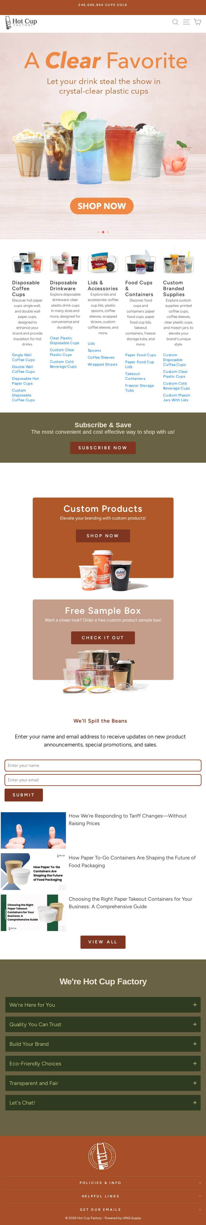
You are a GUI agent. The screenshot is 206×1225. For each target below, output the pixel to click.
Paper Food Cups (140, 355)
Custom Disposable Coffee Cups (23, 395)
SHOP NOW (103, 535)
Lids (91, 343)
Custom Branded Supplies (174, 288)
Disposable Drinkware (64, 286)
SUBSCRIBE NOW (103, 447)
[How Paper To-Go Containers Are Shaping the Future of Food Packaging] (33, 871)
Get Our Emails (101, 1210)
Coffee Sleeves (101, 357)
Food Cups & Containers (139, 288)
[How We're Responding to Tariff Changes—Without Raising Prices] (33, 830)
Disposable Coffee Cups (26, 288)
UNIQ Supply (132, 1218)
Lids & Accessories (103, 286)
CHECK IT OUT (103, 637)
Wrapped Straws (102, 364)
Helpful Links (101, 1196)
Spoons (94, 350)
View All (103, 941)
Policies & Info (101, 1183)
